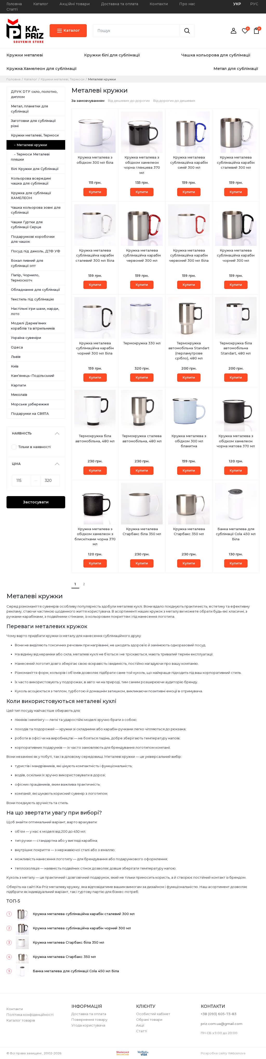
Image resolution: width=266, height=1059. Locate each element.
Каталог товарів (20, 1020)
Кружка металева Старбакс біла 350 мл (142, 531)
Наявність (22, 433)
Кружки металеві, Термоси (62, 79)
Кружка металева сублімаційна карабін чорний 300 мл (236, 255)
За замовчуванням (87, 100)
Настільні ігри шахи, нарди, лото (35, 311)
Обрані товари (149, 1019)
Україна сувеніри (26, 338)
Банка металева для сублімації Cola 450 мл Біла (236, 534)
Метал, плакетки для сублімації (29, 108)
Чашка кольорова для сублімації (215, 54)
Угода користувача (88, 1025)
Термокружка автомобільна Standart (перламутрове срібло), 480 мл (188, 350)
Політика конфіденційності (30, 1014)
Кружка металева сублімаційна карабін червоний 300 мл (142, 255)
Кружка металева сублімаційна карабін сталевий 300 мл (236, 162)
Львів (16, 356)
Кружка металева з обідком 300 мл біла (95, 160)
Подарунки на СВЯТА (30, 413)
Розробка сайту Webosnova (223, 1053)
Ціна (16, 464)
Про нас (187, 4)
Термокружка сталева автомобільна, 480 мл (142, 438)
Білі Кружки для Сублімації (34, 169)
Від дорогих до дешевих (174, 100)
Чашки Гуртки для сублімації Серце (27, 224)
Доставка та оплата (119, 4)
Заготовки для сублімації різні (33, 123)
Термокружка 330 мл (142, 343)
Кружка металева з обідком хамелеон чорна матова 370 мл (236, 441)
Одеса (17, 347)
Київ (14, 366)
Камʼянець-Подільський (32, 375)
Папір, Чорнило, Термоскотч (25, 277)
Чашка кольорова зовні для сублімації (36, 210)
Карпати (18, 385)
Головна (14, 4)
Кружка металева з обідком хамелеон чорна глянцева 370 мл (142, 165)
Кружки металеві (24, 54)
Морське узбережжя (30, 404)
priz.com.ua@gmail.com (221, 1024)
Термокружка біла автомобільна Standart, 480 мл (236, 348)
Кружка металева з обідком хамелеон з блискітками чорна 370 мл (95, 536)
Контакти (159, 4)
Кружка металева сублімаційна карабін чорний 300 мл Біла (95, 348)
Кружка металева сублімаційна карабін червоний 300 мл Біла (189, 255)
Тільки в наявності (34, 447)
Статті (12, 9)
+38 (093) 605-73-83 (218, 1014)
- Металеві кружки (29, 145)
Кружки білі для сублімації (112, 54)
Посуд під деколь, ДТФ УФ (35, 251)
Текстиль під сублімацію (32, 299)
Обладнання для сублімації (35, 289)
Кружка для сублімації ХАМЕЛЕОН (31, 195)
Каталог (40, 4)
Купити (95, 192)
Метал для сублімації (236, 68)
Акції (140, 1025)
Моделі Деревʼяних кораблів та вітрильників (33, 325)
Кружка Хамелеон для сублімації (41, 68)
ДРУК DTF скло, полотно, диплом (34, 94)
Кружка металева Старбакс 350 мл (189, 531)
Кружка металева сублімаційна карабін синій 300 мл (189, 162)
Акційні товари (74, 4)
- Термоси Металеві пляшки (30, 156)
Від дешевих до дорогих (129, 100)
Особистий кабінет (153, 1014)
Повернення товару (89, 1019)
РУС (254, 4)
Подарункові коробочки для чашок (33, 239)
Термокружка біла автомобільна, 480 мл (95, 438)
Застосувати (36, 502)
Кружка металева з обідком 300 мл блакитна (188, 441)
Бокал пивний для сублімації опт (27, 263)
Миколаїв (19, 394)
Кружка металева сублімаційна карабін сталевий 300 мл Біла (95, 255)
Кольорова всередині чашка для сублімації (31, 181)
